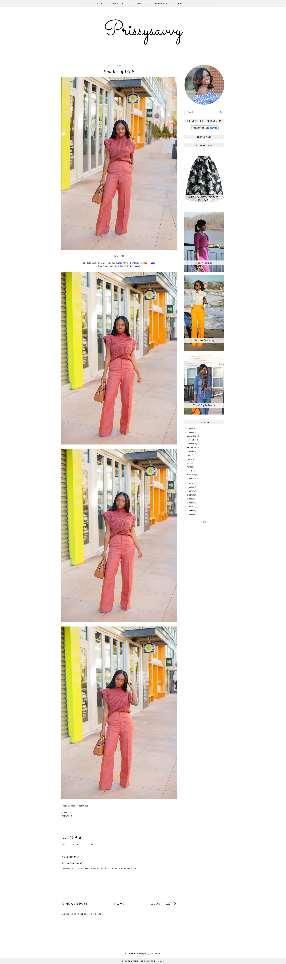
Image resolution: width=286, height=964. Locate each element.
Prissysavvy (143, 31)
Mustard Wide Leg (204, 340)
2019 (189, 487)
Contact (139, 3)
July (188, 455)
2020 (189, 483)
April (189, 467)
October (190, 443)
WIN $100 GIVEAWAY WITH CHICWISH (204, 199)
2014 (189, 506)
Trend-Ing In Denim (204, 405)
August (190, 451)
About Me (119, 3)
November (191, 440)
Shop (179, 3)
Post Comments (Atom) (91, 914)
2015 (189, 502)
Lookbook (160, 3)
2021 (189, 432)
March (189, 470)
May (189, 463)
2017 (189, 495)
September (191, 447)
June (189, 459)
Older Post (161, 903)
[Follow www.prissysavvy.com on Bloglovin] (204, 129)
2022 (189, 428)
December (191, 436)
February (191, 474)
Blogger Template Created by (143, 961)
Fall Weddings (204, 262)
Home (100, 3)
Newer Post (77, 903)
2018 (189, 491)
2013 (189, 510)
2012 (189, 514)
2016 (189, 498)
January (190, 478)
